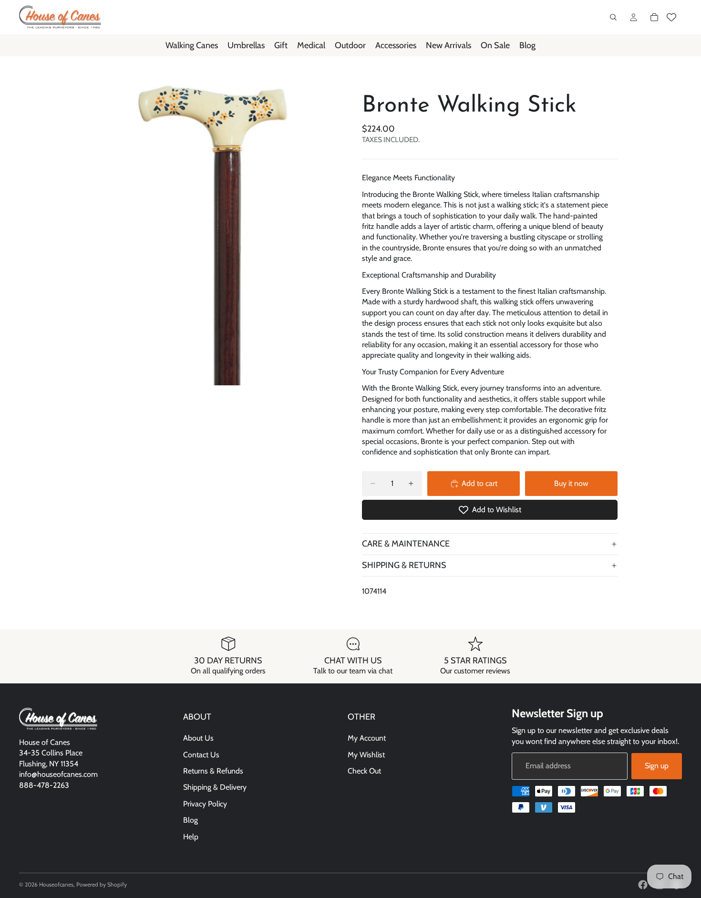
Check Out (364, 770)
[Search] (613, 17)
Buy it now (571, 483)
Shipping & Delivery (215, 787)
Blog (190, 820)
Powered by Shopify (101, 884)
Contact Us (201, 754)
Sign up (657, 766)
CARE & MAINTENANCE (406, 543)
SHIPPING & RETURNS (404, 565)
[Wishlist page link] (671, 17)
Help (190, 836)
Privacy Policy (205, 803)
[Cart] (654, 17)
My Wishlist (366, 754)
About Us (198, 738)
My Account (367, 738)
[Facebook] (643, 884)
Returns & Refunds (213, 770)
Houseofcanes (56, 884)
